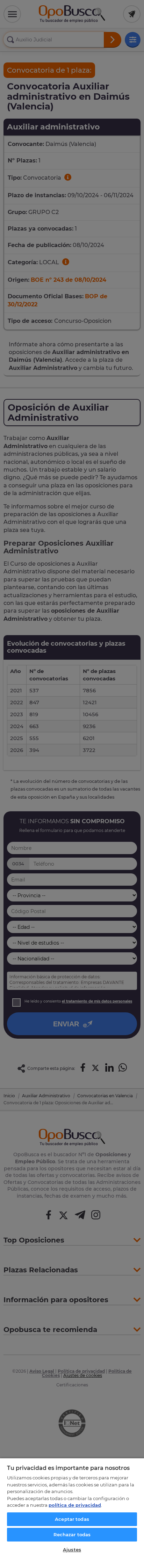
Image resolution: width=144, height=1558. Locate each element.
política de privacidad (75, 1505)
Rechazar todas (72, 1534)
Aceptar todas (72, 1519)
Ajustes (72, 1549)
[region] (72, 1508)
